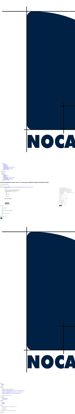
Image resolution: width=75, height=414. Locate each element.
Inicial (3, 402)
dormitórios (60, 200)
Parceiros (4, 165)
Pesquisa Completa (5, 175)
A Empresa (4, 164)
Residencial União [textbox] (70, 192)
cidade (71, 189)
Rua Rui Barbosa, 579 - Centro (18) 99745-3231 (13, 390)
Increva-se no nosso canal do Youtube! (8, 168)
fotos (8, 204)
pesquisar (60, 205)
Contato (3, 180)
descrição (6, 204)
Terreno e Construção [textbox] (67, 189)
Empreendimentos (5, 166)
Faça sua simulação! (5, 178)
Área (59, 197)
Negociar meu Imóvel (5, 398)
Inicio (2, 173)
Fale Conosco (4, 409)
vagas (59, 204)
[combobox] (65, 188)
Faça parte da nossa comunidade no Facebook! (9, 177)
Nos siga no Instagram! (6, 169)
